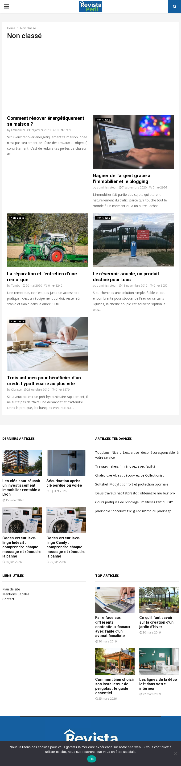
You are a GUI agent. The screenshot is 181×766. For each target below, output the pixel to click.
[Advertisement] (90, 78)
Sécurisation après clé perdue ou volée (64, 483)
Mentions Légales (15, 594)
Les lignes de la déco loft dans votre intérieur (158, 684)
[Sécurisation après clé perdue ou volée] (66, 463)
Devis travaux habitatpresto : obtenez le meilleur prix (135, 493)
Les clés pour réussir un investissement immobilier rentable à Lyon (21, 488)
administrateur (107, 187)
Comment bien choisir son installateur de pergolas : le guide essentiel (114, 686)
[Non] (175, 753)
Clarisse (16, 390)
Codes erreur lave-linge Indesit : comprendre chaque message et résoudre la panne (21, 547)
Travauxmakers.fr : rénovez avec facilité (125, 466)
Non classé (103, 119)
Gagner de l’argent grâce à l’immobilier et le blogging (121, 178)
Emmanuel (18, 130)
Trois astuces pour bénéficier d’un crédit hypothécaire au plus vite (44, 380)
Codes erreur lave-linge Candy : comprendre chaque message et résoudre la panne (66, 547)
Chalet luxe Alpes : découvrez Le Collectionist (129, 475)
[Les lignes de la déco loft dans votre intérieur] (159, 661)
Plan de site (11, 589)
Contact (8, 599)
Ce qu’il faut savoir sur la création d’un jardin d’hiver (156, 622)
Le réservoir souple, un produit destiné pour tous (126, 276)
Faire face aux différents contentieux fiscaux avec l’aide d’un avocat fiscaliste (112, 626)
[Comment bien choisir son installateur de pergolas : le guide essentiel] (115, 661)
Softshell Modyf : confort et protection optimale (131, 484)
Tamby (15, 286)
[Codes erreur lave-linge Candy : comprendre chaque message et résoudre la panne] (66, 520)
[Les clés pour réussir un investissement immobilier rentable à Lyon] (22, 463)
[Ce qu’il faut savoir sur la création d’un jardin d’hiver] (159, 600)
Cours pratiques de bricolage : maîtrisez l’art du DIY (134, 502)
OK (92, 759)
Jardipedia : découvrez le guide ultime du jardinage (133, 511)
